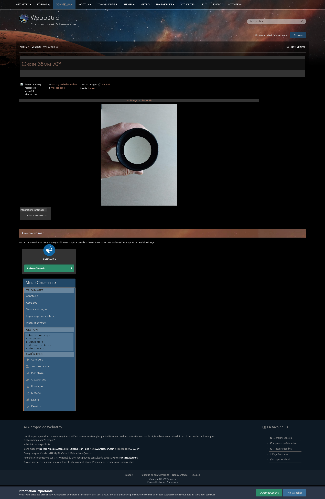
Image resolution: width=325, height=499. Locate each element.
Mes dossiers (36, 348)
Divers (34, 399)
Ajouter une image (39, 335)
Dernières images (36, 309)
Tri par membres (36, 322)
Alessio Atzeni (55, 449)
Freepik (43, 449)
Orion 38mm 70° (51, 47)
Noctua (84, 4)
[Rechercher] (302, 21)
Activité (233, 4)
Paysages (36, 386)
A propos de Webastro (285, 443)
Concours (36, 359)
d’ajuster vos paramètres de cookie (134, 494)
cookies (44, 494)
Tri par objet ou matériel (40, 316)
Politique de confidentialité (155, 475)
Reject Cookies (294, 492)
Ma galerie (35, 338)
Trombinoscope (40, 366)
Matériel (106, 84)
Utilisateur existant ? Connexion (270, 35)
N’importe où (287, 21)
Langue (129, 475)
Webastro (22, 4)
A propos (31, 302)
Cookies (195, 475)
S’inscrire (298, 35)
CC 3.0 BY (134, 449)
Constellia (63, 4)
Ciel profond (38, 379)
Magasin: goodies (282, 448)
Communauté (106, 4)
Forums (42, 4)
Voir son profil (58, 88)
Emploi (217, 4)
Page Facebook (280, 454)
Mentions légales (282, 438)
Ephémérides (164, 4)
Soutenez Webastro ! (36, 268)
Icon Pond (84, 449)
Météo (145, 4)
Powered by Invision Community (162, 482)
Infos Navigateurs (129, 457)
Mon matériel (36, 342)
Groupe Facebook (281, 459)
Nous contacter (180, 475)
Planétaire (37, 373)
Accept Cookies (270, 492)
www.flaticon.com (104, 449)
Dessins (35, 406)
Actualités (187, 4)
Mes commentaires (40, 345)
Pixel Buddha (71, 449)
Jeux (204, 4)
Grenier (128, 4)
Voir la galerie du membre (64, 84)
